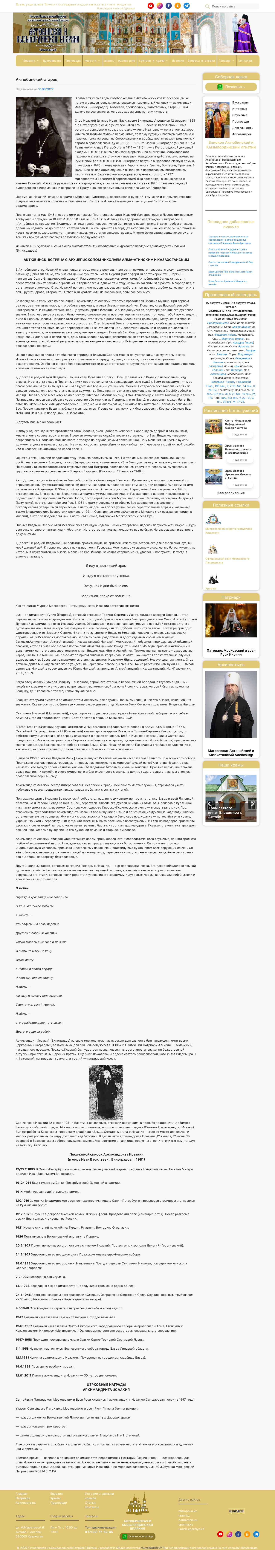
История (178, 60)
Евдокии (217, 369)
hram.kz (184, 1515)
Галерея (224, 60)
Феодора (236, 369)
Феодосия (220, 334)
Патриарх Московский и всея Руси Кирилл (231, 652)
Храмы (55, 1498)
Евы (236, 366)
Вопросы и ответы (201, 60)
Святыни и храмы (151, 60)
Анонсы (109, 60)
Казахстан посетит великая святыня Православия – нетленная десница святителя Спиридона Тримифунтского (229, 239)
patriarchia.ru (187, 1520)
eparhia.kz (185, 1524)
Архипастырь (26, 1502)
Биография (240, 102)
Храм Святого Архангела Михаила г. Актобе (227, 283)
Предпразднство (218, 322)
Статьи (90, 1502)
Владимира (245, 354)
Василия (243, 346)
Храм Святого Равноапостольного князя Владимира (230, 273)
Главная (22, 1493)
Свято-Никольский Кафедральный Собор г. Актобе (230, 264)
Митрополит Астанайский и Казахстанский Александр (231, 753)
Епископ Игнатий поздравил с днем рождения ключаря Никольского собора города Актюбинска (230, 252)
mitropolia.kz (187, 1511)
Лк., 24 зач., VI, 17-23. (231, 401)
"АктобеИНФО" (151, 1548)
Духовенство (52, 60)
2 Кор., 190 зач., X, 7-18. (221, 386)
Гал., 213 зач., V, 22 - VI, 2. (237, 397)
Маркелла (227, 338)
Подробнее (240, 434)
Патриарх (23, 1498)
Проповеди (73, 60)
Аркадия (238, 342)
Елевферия (216, 366)
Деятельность (242, 128)
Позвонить (235, 87)
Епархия (29, 60)
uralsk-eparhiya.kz (191, 1529)
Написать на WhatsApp (140, 1536)
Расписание (126, 60)
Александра (218, 373)
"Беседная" (217, 381)
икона (246, 326)
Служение (239, 115)
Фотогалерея (242, 134)
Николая (218, 362)
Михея (236, 326)
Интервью (239, 109)
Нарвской (244, 381)
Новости (90, 60)
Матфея (251, 350)
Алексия (222, 354)
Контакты (245, 60)
